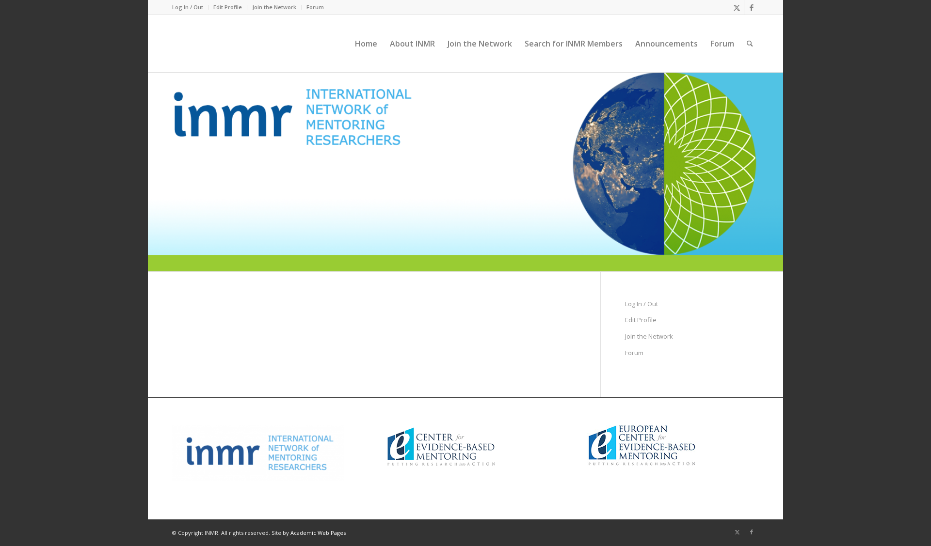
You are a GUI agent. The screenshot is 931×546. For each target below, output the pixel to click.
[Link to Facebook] (751, 7)
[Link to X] (737, 7)
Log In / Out (187, 7)
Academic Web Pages (318, 532)
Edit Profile (227, 7)
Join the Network (274, 7)
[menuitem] (190, 7)
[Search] (749, 43)
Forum (315, 7)
